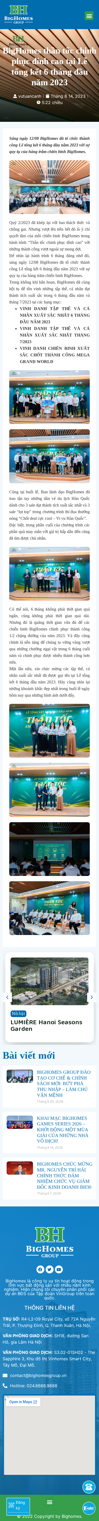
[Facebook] (40, 1269)
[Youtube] (59, 1269)
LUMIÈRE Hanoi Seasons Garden (46, 1026)
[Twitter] (50, 1269)
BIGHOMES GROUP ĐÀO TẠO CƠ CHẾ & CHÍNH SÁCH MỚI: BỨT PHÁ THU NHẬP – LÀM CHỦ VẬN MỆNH (64, 1084)
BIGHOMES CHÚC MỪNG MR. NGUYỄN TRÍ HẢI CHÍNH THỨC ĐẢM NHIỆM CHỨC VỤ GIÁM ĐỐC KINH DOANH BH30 (64, 1175)
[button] (89, 15)
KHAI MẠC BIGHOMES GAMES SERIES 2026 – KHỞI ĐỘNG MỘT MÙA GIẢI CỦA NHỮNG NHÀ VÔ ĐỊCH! (62, 1130)
